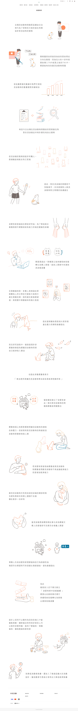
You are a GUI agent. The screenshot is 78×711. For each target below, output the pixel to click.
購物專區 (46, 4)
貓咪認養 (30, 4)
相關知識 (41, 4)
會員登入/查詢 (55, 4)
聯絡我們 (50, 4)
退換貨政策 (27, 693)
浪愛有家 (21, 4)
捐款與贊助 (36, 4)
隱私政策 (56, 693)
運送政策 (26, 696)
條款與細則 (42, 693)
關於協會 (25, 4)
